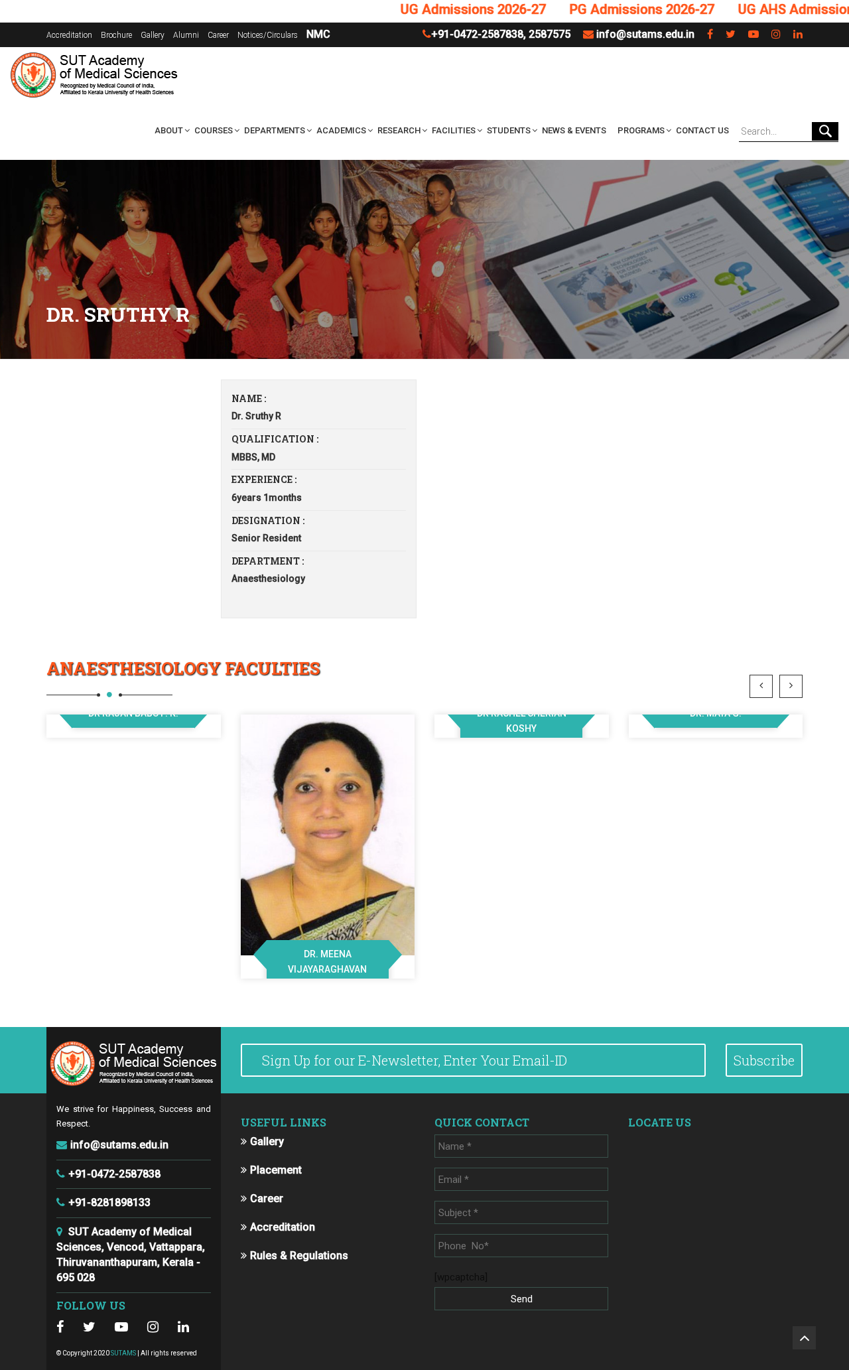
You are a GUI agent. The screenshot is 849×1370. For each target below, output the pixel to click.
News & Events (574, 130)
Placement (276, 1170)
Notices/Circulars (267, 35)
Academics (341, 130)
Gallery (152, 35)
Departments (274, 130)
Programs (641, 130)
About (169, 130)
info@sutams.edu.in (645, 34)
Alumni (186, 35)
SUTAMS (123, 1353)
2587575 (549, 34)
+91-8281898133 (109, 1202)
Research (399, 130)
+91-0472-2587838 (477, 34)
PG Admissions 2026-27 (609, 9)
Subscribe (764, 1060)
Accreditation (69, 35)
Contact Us (702, 130)
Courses (213, 130)
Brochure (116, 35)
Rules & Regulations (299, 1255)
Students (509, 130)
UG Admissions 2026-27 (440, 9)
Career (218, 35)
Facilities (454, 130)
